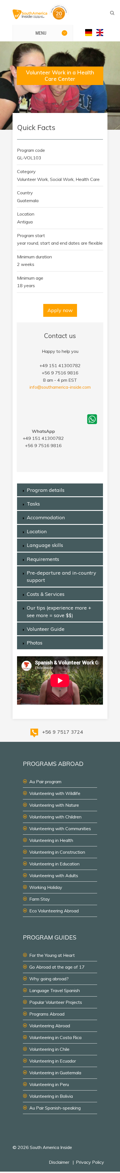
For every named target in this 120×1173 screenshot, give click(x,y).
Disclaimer (59, 1162)
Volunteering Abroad (49, 1025)
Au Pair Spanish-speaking (55, 1108)
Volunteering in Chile (49, 1049)
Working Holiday (45, 887)
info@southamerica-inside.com (60, 387)
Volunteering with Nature (54, 805)
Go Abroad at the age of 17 (57, 967)
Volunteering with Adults (53, 875)
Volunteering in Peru (49, 1084)
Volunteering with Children (55, 817)
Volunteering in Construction (57, 852)
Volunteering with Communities (60, 828)
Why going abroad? (49, 978)
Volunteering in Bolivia (51, 1096)
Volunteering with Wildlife (54, 793)
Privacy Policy (90, 1162)
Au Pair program (45, 781)
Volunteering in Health (51, 840)
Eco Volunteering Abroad (54, 911)
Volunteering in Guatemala (55, 1072)
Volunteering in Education (54, 864)
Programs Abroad (46, 1014)
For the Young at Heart (52, 955)
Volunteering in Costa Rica (55, 1037)
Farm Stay (39, 899)
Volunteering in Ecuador (52, 1061)
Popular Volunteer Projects (55, 1002)
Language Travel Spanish (54, 990)
